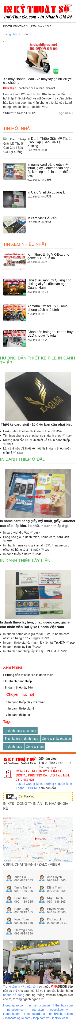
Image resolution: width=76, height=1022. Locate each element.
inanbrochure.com (61, 1014)
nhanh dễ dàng (13, 995)
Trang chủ (10, 34)
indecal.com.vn (59, 1009)
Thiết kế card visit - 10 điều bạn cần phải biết (36, 424)
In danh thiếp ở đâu (22, 459)
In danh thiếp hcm (19, 714)
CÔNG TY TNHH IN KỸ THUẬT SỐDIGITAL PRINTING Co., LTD (39, 773)
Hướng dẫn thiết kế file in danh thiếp (27, 431)
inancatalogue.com (17, 1018)
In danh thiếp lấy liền (25, 560)
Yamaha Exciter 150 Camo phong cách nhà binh (47, 308)
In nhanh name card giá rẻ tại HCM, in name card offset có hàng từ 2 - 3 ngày (36, 547)
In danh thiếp (13, 746)
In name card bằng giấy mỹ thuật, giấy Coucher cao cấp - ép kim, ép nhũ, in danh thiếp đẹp (49, 170)
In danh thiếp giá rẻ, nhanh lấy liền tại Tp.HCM (34, 642)
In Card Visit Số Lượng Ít (46, 192)
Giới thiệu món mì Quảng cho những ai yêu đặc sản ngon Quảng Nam (49, 283)
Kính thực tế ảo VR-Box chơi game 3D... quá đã (49, 256)
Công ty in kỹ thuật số (56, 738)
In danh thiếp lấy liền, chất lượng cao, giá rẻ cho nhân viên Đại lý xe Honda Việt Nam (35, 625)
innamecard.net (34, 1014)
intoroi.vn (38, 1009)
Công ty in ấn (35, 746)
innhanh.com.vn (39, 1005)
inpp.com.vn (41, 1018)
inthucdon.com (16, 1009)
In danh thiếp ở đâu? (17, 554)
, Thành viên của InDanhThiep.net (29, 88)
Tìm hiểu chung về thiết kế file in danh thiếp (32, 435)
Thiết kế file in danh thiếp (21, 738)
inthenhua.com (63, 1005)
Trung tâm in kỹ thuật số (19, 986)
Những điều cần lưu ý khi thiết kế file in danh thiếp (36, 440)
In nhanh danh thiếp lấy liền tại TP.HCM (30, 651)
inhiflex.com (60, 1018)
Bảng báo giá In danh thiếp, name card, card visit (36, 537)
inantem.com (11, 1014)
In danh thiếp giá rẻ (20, 708)
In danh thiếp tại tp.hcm (20, 730)
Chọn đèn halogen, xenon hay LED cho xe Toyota (50, 333)
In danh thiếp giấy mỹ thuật (26, 702)
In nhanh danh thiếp (18, 681)
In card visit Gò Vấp (42, 218)
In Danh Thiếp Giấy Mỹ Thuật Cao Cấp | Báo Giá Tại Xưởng (49, 142)
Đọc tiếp (65, 113)
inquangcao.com (14, 1005)
